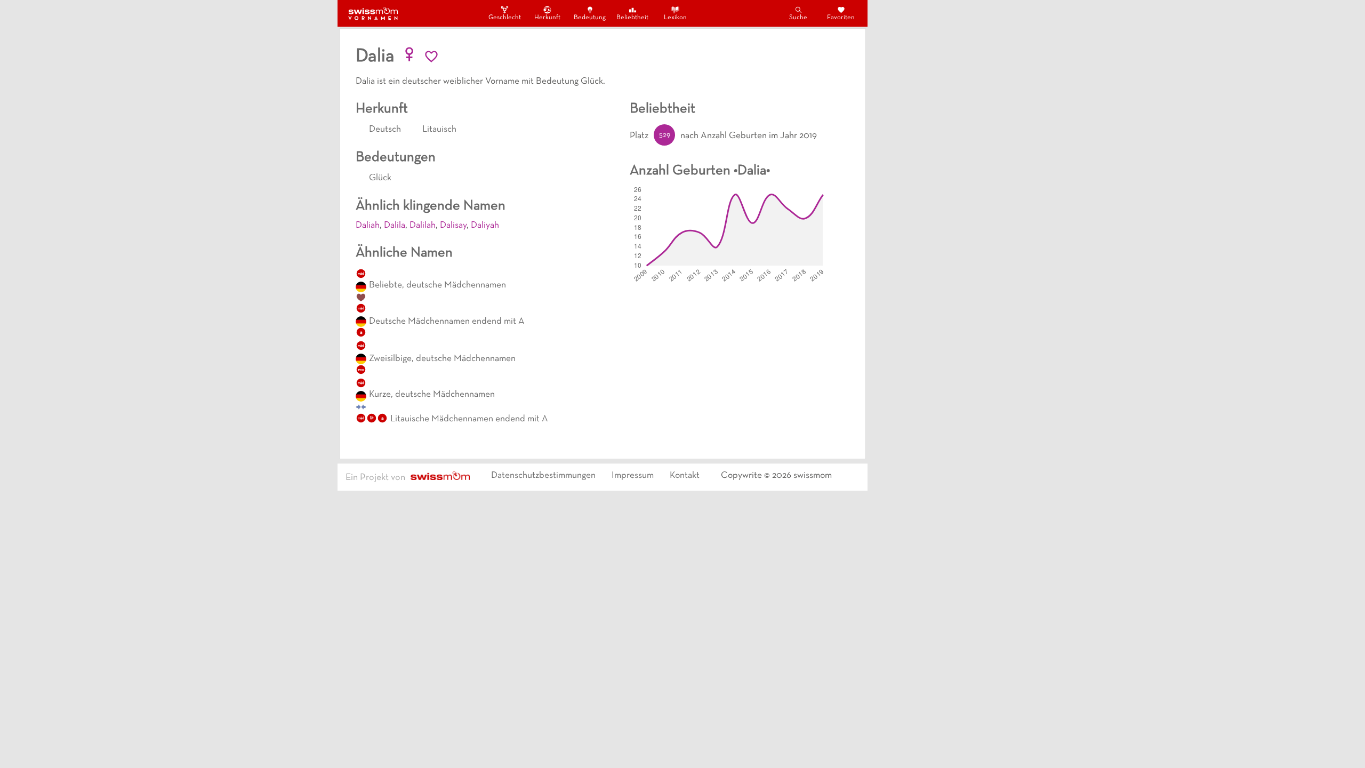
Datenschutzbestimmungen (543, 475)
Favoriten (841, 17)
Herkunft (547, 17)
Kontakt (685, 475)
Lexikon (675, 17)
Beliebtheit (632, 17)
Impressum (633, 475)
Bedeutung (590, 17)
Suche (798, 17)
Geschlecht (504, 17)
